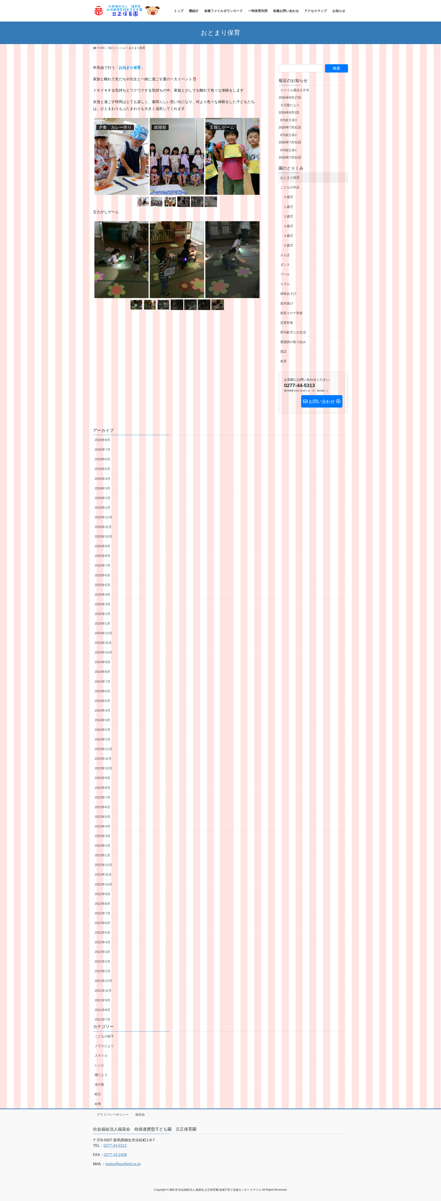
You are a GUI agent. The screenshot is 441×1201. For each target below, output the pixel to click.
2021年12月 (103, 981)
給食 (98, 1104)
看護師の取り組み (293, 342)
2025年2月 (102, 614)
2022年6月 (102, 923)
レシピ (99, 1065)
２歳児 (288, 216)
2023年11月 (103, 758)
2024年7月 (102, 681)
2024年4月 (102, 710)
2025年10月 (103, 536)
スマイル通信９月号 (294, 90)
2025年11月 (103, 527)
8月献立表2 (288, 135)
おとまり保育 (290, 177)
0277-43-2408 (115, 1155)
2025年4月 (102, 594)
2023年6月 (102, 807)
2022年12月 (103, 865)
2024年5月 (102, 701)
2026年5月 (102, 469)
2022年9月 (102, 894)
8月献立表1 (288, 150)
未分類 (99, 1084)
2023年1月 (102, 855)
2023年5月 (102, 816)
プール (285, 274)
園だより (101, 1075)
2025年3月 (102, 604)
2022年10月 (103, 884)
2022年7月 (102, 913)
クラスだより (104, 1046)
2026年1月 (102, 507)
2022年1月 (102, 971)
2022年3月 (102, 952)
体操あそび (288, 293)
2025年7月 (102, 565)
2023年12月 (103, 749)
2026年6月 (102, 459)
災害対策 (286, 322)
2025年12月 (103, 517)
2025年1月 (102, 623)
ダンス (285, 264)
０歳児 (288, 197)
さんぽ (285, 255)
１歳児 (288, 207)
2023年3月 (102, 836)
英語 (283, 351)
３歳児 (288, 226)
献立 (98, 1094)
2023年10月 (103, 768)
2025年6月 (102, 575)
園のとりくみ (291, 168)
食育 (283, 361)
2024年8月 (102, 671)
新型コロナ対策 (291, 313)
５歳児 (288, 245)
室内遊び (286, 303)
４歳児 (288, 235)
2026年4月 (102, 478)
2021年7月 (102, 1019)
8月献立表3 (288, 120)
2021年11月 (103, 990)
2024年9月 (102, 662)
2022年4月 (102, 942)
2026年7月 (102, 449)
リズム (285, 284)
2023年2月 (102, 845)
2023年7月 (102, 797)
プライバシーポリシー (112, 1114)
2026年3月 (102, 488)
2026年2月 (102, 498)
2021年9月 (102, 1000)
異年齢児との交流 (293, 332)
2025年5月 (102, 585)
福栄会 (140, 1114)
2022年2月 (102, 961)
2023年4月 (102, 826)
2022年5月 (102, 932)
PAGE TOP (427, 1161)
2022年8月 (102, 903)
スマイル (101, 1055)
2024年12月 (103, 633)
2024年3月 (102, 720)
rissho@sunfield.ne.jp (123, 1164)
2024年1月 (102, 739)
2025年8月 (102, 556)
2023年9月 (102, 778)
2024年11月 (103, 643)
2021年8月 (102, 1010)
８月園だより (290, 105)
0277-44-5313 (115, 1146)
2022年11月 (103, 874)
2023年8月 (102, 788)
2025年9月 (102, 546)
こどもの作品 (290, 187)
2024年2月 (102, 730)
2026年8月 (102, 440)
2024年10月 (103, 652)
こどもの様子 (104, 1036)
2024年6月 (102, 691)
